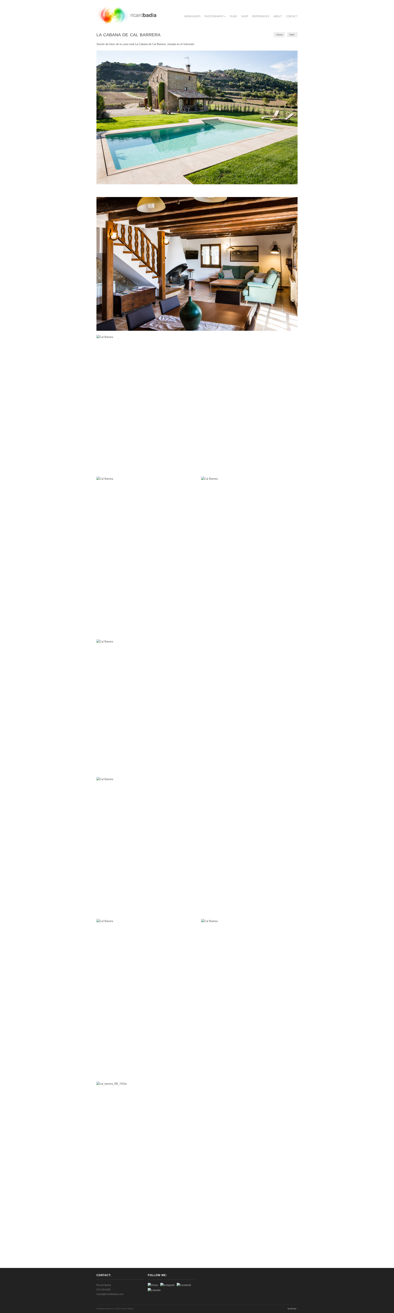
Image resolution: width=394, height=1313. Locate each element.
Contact (292, 16)
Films (233, 16)
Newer (279, 34)
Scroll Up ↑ (292, 1308)
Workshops (192, 16)
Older (292, 34)
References (260, 16)
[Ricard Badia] (126, 29)
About (277, 16)
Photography (215, 16)
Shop (244, 16)
